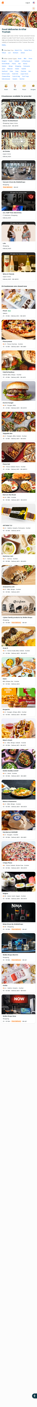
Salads (17, 61)
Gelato (4, 66)
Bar (30, 71)
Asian (19, 58)
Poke (11, 71)
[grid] (18, 552)
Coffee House (26, 61)
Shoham (15, 53)
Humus (25, 63)
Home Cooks (6, 74)
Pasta (14, 63)
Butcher (22, 79)
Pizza (30, 58)
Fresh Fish (15, 74)
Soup (16, 71)
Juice (3, 69)
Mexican (10, 69)
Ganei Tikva (28, 50)
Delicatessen (6, 79)
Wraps (11, 66)
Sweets (15, 79)
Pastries (23, 71)
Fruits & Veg (16, 76)
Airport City (18, 50)
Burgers (4, 61)
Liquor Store (24, 74)
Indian (17, 69)
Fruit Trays (25, 76)
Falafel (24, 69)
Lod (9, 53)
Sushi (10, 61)
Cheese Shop (6, 76)
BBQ (25, 58)
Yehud (4, 53)
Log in (28, 3)
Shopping (18, 66)
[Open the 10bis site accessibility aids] (34, 1395)
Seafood (4, 71)
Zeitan (23, 53)
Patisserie (26, 66)
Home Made (5, 63)
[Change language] (33, 2)
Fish (19, 63)
